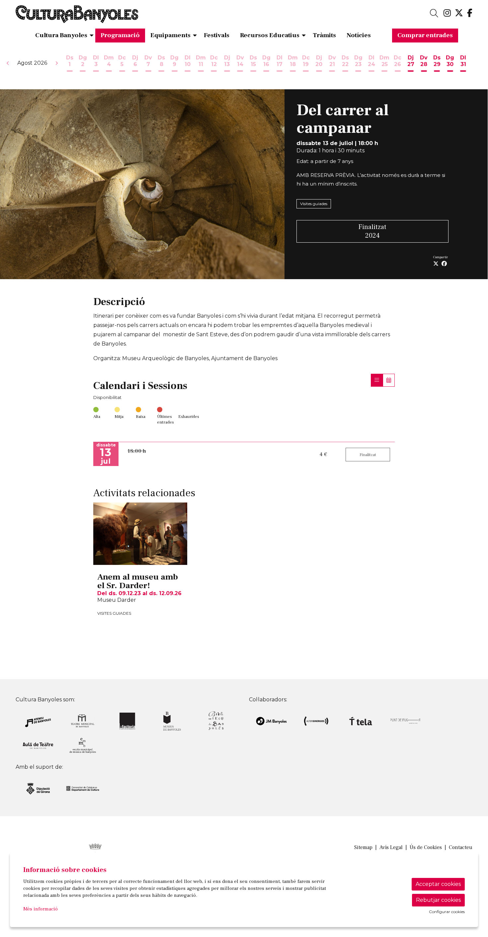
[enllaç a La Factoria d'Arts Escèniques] (127, 721)
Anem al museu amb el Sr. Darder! (137, 581)
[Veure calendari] (389, 380)
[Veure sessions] (377, 380)
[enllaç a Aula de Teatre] (38, 745)
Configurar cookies (447, 912)
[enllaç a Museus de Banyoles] (172, 721)
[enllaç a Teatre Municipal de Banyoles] (82, 721)
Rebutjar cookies (438, 900)
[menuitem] (447, 13)
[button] (8, 63)
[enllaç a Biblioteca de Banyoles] (216, 721)
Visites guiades (313, 203)
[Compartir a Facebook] (444, 264)
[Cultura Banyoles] (88, 17)
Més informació (40, 909)
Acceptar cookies (438, 884)
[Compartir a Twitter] (436, 264)
